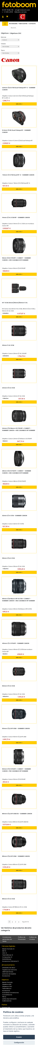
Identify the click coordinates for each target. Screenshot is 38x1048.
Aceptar (19, 1037)
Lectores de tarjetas (9, 974)
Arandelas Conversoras (10, 993)
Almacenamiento (8, 965)
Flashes (4, 1005)
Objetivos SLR (6, 984)
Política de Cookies (33, 938)
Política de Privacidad (21, 938)
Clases (3, 44)
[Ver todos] (10, 53)
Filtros (4, 997)
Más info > (19, 104)
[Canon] (10, 40)
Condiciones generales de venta (7, 939)
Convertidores (7, 995)
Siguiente (25, 922)
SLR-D (4, 951)
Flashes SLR (6, 1007)
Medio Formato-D (8, 949)
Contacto (32, 24)
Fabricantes (23, 24)
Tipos (3, 50)
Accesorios (6, 976)
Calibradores (6, 1001)
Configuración (19, 1042)
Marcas (3, 37)
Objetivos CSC (15, 33)
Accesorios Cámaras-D (10, 961)
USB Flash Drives (7, 972)
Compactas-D (7, 957)
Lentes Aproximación (9, 999)
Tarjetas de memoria (9, 970)
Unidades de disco (8, 968)
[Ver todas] (10, 46)
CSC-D (4, 953)
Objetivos (5, 980)
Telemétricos (6, 988)
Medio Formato (7, 982)
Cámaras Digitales (8, 946)
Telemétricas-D (7, 955)
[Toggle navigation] (5, 24)
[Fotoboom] (19, 4)
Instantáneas (6, 959)
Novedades (13, 24)
